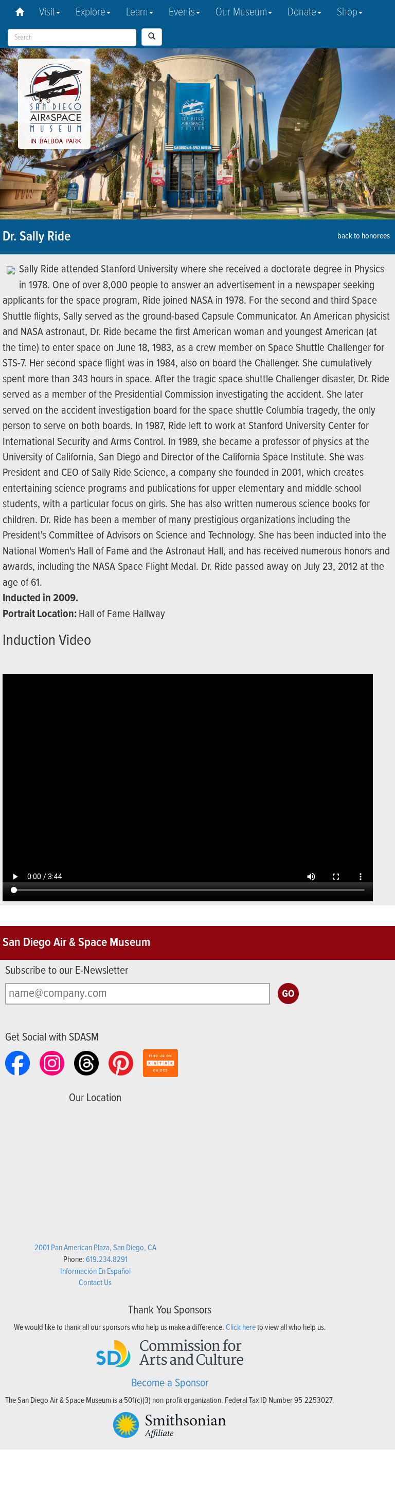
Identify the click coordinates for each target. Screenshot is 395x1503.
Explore (90, 12)
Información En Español (95, 1271)
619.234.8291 (107, 1259)
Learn (137, 12)
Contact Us (95, 1282)
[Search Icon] (151, 37)
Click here (241, 1327)
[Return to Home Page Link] (19, 13)
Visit (47, 12)
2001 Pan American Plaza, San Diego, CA (95, 1247)
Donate (302, 12)
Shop (347, 12)
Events (182, 12)
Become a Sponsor (169, 1383)
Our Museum (241, 12)
